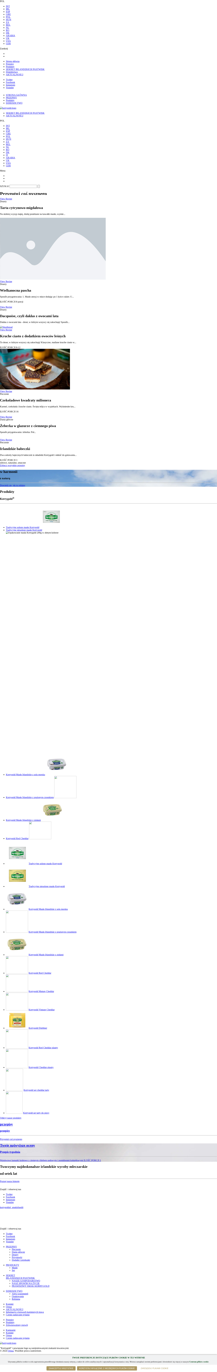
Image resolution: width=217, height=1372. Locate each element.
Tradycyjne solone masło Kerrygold (22, 527)
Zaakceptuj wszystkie (61, 1368)
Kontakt (9, 1304)
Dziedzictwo (12, 72)
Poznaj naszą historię (9, 1181)
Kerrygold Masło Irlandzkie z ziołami (23, 820)
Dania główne (18, 1252)
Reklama (16, 1299)
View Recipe (6, 199)
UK (7, 38)
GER (8, 43)
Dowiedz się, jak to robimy (12, 485)
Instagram (10, 85)
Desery (15, 1254)
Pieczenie (16, 1249)
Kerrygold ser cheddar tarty (36, 1090)
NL (7, 27)
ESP (8, 11)
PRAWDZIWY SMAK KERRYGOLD (30, 1286)
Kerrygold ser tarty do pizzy (36, 1113)
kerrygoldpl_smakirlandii (11, 1207)
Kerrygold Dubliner (38, 1028)
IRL (8, 9)
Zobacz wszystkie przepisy (12, 465)
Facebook (10, 82)
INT (8, 6)
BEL (8, 25)
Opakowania (18, 1296)
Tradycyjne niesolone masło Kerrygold (24, 530)
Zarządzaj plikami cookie (154, 1368)
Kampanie (11, 1330)
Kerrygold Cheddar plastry (41, 1067)
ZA (7, 22)
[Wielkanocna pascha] (53, 279)
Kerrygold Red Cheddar (17, 838)
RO (7, 30)
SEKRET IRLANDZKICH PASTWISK (25, 69)
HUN (8, 19)
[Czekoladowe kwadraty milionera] (35, 388)
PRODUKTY (12, 1265)
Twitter (9, 79)
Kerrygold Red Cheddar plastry (43, 1047)
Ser (13, 1270)
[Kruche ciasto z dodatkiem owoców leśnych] (6, 327)
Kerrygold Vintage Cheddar (42, 1009)
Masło (15, 1267)
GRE (8, 14)
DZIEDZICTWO (14, 1291)
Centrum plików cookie (199, 1362)
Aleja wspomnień (20, 1293)
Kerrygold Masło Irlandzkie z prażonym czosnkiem (30, 797)
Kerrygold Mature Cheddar (41, 991)
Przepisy (10, 64)
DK (7, 33)
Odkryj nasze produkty (10, 1118)
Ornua (9, 1306)
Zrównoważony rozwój (17, 1325)
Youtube (10, 87)
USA (8, 41)
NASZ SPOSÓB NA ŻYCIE (26, 1283)
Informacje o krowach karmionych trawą (25, 1312)
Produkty (10, 66)
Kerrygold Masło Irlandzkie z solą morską (25, 774)
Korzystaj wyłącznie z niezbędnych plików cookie (107, 1368)
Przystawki (17, 1257)
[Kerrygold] (8, 1343)
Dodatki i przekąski (21, 1260)
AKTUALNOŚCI (14, 74)
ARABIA (10, 35)
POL (8, 17)
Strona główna (12, 61)
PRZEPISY (11, 1246)
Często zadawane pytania (18, 1314)
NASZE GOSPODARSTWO (26, 1280)
